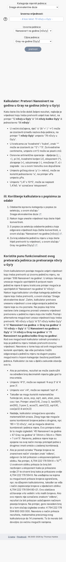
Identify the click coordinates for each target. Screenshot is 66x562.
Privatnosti (21, 537)
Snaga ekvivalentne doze (24, 214)
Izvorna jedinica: (32, 27)
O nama (11, 537)
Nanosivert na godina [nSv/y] (42, 233)
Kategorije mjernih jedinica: (32, 3)
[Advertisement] (33, 75)
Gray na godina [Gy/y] (22, 245)
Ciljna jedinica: (32, 37)
